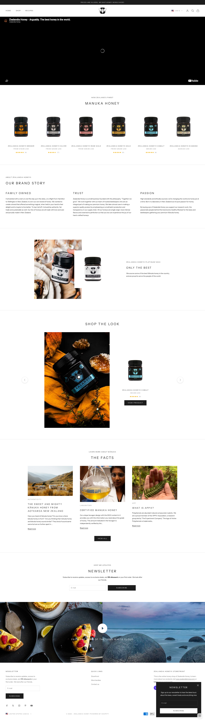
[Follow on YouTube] (31, 705)
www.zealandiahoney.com (185, 679)
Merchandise (96, 680)
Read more (32, 529)
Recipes (29, 10)
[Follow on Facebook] (7, 705)
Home (8, 10)
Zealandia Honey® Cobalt (151, 146)
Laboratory (86, 505)
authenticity (35, 499)
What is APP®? (143, 508)
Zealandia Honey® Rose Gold (86, 146)
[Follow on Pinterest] (25, 705)
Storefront (95, 676)
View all (102, 538)
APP (134, 503)
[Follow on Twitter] (13, 705)
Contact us (95, 684)
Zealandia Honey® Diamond (184, 146)
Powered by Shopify (99, 714)
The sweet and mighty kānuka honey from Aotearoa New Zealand (45, 507)
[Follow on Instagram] (19, 705)
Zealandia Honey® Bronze (21, 146)
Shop (18, 10)
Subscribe (178, 711)
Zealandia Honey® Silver (54, 146)
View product (135, 403)
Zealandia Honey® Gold (119, 146)
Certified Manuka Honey (98, 510)
